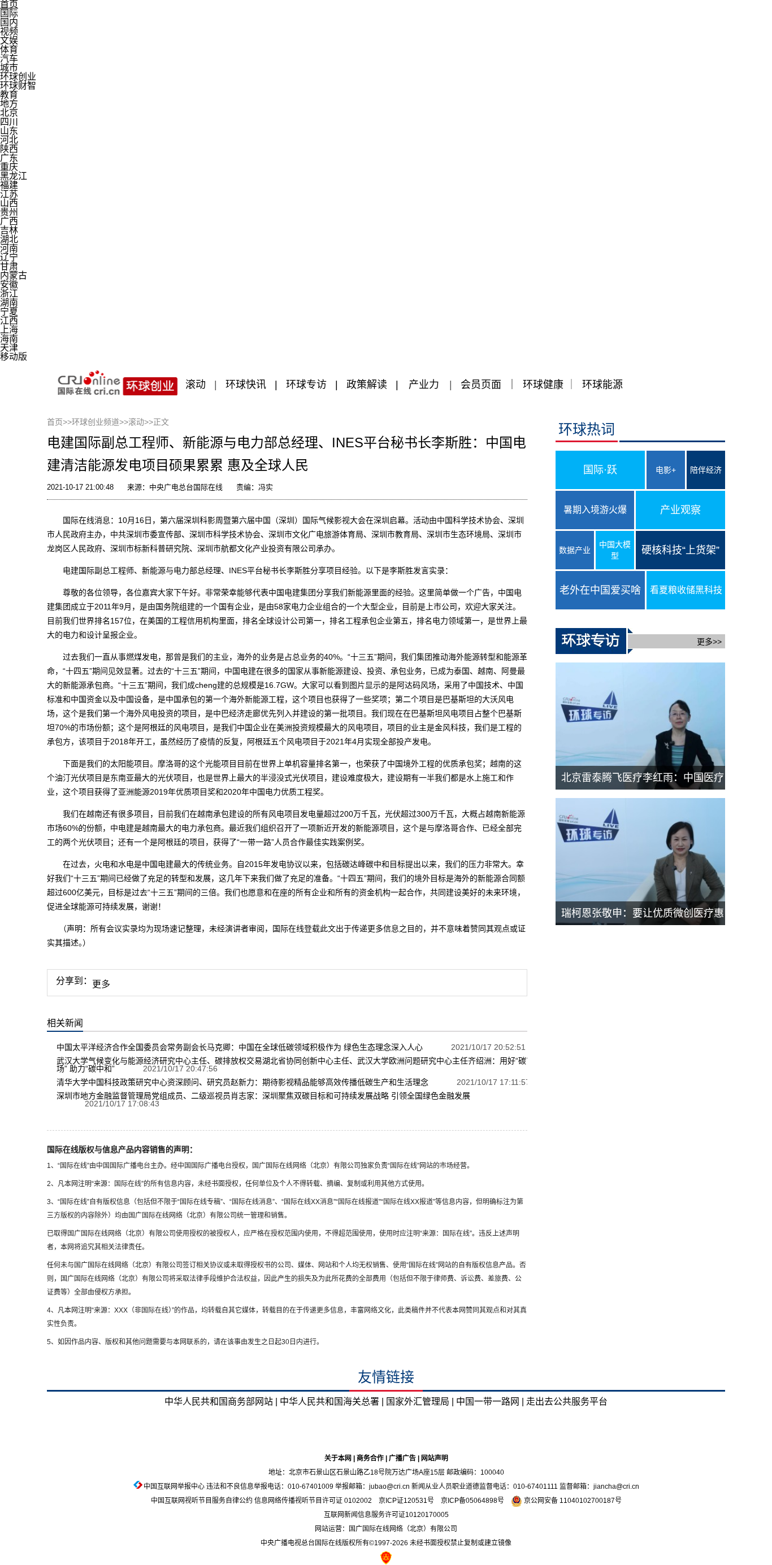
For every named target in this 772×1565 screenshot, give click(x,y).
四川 (9, 122)
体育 (9, 49)
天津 (9, 347)
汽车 (9, 58)
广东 (9, 158)
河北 (9, 140)
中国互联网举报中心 (174, 1486)
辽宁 (9, 257)
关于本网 (338, 1458)
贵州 (9, 212)
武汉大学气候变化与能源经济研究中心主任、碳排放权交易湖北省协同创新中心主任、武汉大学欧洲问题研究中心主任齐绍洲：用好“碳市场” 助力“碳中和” (295, 1064)
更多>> (709, 641)
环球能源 (602, 384)
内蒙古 (13, 275)
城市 (9, 67)
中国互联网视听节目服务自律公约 (202, 1501)
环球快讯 (245, 384)
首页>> (59, 422)
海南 (9, 338)
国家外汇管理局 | (420, 1401)
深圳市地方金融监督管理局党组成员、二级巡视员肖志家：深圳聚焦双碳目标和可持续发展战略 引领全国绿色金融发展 (263, 1095)
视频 (9, 31)
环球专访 (306, 384)
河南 (9, 248)
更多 (101, 984)
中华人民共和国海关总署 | (332, 1401)
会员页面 (481, 384)
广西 (9, 221)
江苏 (9, 194)
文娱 (9, 40)
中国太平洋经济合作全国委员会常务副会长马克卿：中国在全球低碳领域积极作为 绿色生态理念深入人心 (240, 1047)
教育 (9, 94)
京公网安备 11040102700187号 (572, 1501)
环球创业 (18, 76)
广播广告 (402, 1458)
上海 (9, 329)
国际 (9, 13)
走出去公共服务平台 (567, 1401)
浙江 (9, 293)
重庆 (9, 167)
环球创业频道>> (100, 422)
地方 (9, 103)
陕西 (9, 149)
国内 (9, 22)
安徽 (9, 284)
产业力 (424, 384)
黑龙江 (13, 176)
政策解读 (368, 384)
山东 (9, 131)
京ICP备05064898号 (472, 1501)
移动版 (13, 356)
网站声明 (434, 1458)
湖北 (9, 239)
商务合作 (370, 1458)
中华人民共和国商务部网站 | (220, 1401)
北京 (9, 112)
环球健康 (543, 384)
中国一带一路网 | (490, 1401)
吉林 (9, 230)
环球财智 (18, 85)
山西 (9, 203)
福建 (9, 185)
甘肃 (9, 266)
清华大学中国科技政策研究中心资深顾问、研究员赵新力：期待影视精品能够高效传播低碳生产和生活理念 (242, 1082)
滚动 (195, 384)
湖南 (9, 302)
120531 (415, 1501)
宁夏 (9, 311)
